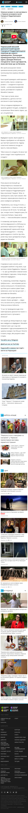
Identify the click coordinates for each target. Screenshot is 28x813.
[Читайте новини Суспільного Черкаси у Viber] (10, 792)
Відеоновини (10, 8)
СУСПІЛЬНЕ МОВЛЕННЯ (21, 775)
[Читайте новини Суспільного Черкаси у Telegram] (13, 792)
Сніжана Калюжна (8, 21)
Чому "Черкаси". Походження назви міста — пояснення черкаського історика (13, 403)
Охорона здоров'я (20, 739)
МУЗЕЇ (3, 6)
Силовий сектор (6, 751)
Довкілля (3, 739)
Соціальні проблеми (21, 756)
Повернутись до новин (6, 719)
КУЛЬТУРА (8, 6)
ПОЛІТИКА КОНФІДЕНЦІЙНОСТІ (20, 772)
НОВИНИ (20, 6)
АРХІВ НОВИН (18, 777)
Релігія (17, 754)
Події (2, 729)
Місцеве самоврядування (20, 748)
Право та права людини (5, 748)
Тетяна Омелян (22, 21)
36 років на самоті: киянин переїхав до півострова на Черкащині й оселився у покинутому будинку (14, 377)
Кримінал (3, 732)
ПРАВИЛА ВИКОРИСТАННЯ (5, 772)
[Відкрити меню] (26, 2)
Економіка (4, 734)
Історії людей (19, 751)
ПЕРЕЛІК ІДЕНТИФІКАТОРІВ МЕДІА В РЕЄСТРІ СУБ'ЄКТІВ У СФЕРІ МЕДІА (6, 780)
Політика (3, 754)
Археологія (14, 6)
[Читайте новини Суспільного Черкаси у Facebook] (2, 792)
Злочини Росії (5, 756)
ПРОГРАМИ (18, 768)
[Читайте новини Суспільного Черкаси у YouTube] (7, 792)
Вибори (3, 737)
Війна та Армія (19, 759)
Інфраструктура (19, 742)
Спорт (16, 718)
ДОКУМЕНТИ (4, 775)
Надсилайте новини (8, 348)
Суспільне (4, 805)
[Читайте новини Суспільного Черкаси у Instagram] (5, 792)
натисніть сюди (20, 807)
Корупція (17, 729)
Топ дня (17, 761)
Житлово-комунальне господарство (5, 744)
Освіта (16, 734)
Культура (3, 8)
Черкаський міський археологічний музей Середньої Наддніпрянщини (13, 48)
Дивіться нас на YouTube (10, 344)
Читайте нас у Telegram (9, 340)
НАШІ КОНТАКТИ (5, 768)
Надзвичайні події (20, 737)
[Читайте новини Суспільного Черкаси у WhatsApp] (16, 792)
